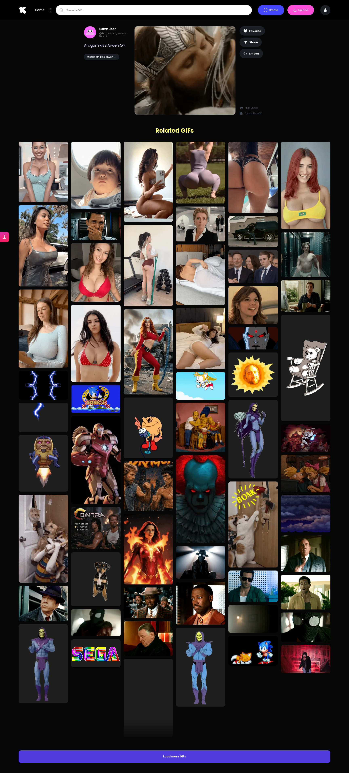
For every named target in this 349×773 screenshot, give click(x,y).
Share (253, 42)
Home (39, 10)
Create (273, 10)
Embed (254, 54)
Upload (303, 10)
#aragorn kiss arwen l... (101, 57)
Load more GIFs (174, 685)
